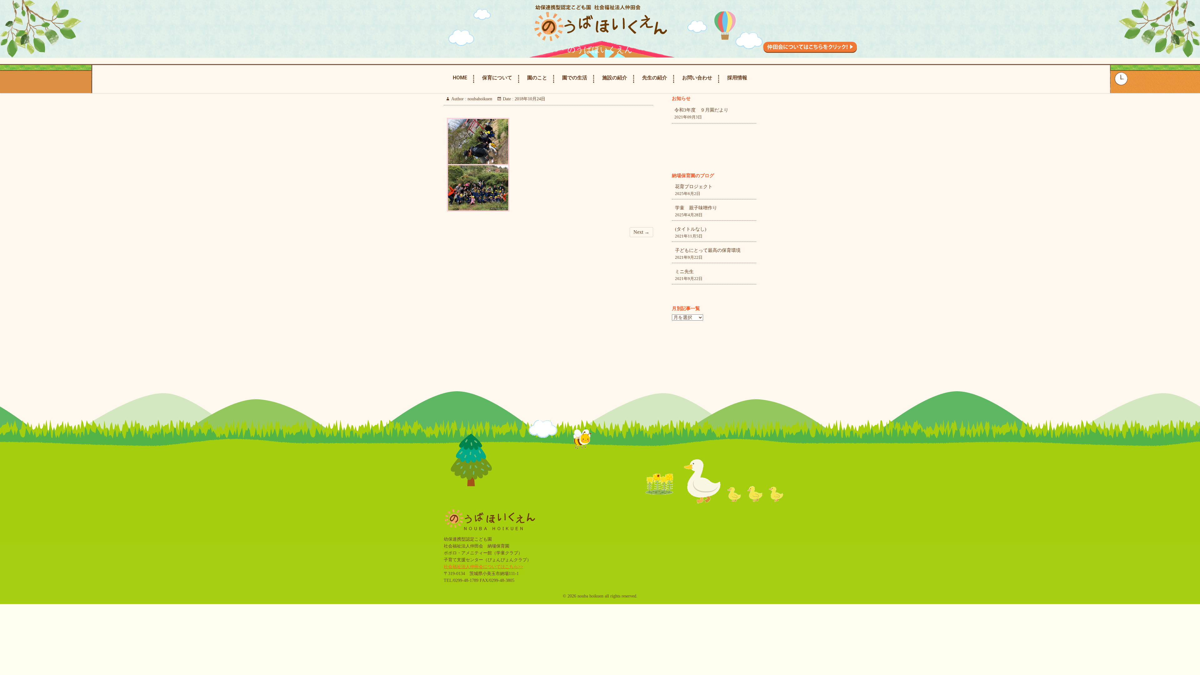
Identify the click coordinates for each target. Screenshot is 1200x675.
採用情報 (737, 78)
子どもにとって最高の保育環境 (708, 250)
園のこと (537, 78)
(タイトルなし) (690, 229)
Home (460, 78)
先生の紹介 (654, 78)
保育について (497, 78)
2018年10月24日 (529, 99)
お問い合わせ (697, 78)
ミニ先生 (684, 271)
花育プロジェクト (693, 186)
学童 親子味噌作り (696, 207)
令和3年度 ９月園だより (701, 110)
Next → (641, 232)
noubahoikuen (479, 99)
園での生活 (574, 78)
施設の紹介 (614, 78)
